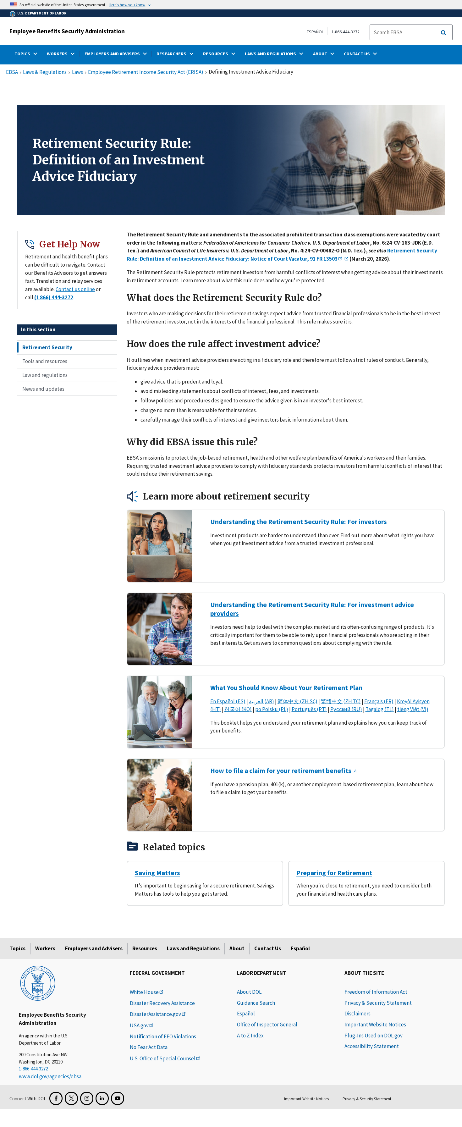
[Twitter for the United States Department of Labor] (71, 1098)
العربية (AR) (261, 701)
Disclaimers (357, 1013)
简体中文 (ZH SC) (297, 701)
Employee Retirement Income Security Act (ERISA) (145, 72)
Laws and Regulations (193, 948)
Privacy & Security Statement (378, 1002)
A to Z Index (250, 1035)
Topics (17, 948)
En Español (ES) (227, 701)
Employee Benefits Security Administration (67, 31)
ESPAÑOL (315, 32)
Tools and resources (44, 361)
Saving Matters (157, 873)
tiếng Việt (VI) (412, 709)
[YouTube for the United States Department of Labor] (117, 1098)
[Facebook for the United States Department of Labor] (56, 1098)
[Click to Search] (443, 33)
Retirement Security (47, 347)
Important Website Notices (375, 1024)
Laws (77, 72)
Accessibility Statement (371, 1046)
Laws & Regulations (45, 72)
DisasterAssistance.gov (155, 1014)
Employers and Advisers (94, 948)
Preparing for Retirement (334, 873)
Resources (144, 948)
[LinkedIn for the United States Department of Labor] (102, 1098)
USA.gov (139, 1025)
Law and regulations (45, 375)
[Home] (38, 983)
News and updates (43, 388)
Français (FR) (378, 701)
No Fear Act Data (149, 1047)
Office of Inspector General (267, 1024)
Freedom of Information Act (375, 991)
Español (300, 948)
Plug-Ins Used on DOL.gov (373, 1035)
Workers (45, 948)
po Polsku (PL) (271, 709)
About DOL (249, 991)
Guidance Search (256, 1002)
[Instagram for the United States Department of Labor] (86, 1098)
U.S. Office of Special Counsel (162, 1058)
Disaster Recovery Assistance (162, 1003)
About (237, 948)
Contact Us (267, 948)
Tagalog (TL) (380, 709)
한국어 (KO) (238, 709)
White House (144, 992)
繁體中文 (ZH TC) (341, 701)
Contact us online (75, 289)
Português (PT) (309, 709)
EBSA (12, 72)
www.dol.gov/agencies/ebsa (50, 1076)
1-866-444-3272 (346, 32)
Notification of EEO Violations (163, 1036)
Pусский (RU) (346, 709)
